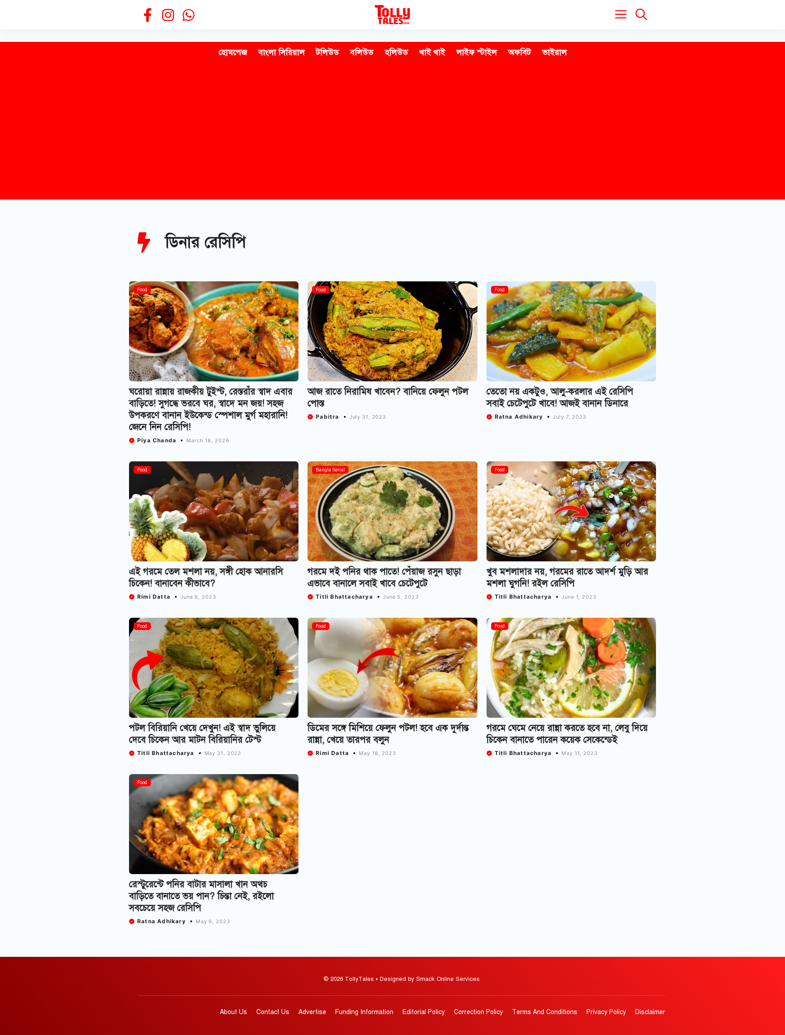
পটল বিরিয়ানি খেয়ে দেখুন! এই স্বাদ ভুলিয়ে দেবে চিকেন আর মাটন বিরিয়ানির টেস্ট (202, 733)
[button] (641, 15)
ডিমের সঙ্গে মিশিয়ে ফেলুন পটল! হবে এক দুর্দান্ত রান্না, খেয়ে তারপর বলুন (388, 733)
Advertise (312, 1012)
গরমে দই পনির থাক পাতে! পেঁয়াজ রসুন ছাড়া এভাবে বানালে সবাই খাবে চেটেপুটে (384, 577)
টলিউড (327, 52)
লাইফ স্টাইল (477, 52)
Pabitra (327, 416)
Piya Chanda (156, 440)
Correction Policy (478, 1012)
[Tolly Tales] (392, 15)
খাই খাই (432, 52)
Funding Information (364, 1012)
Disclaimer (650, 1012)
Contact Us (272, 1012)
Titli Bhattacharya (344, 596)
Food (142, 290)
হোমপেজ (233, 52)
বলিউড (361, 52)
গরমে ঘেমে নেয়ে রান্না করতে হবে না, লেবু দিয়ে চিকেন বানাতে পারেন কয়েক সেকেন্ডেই (567, 733)
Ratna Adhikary (519, 416)
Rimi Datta (153, 596)
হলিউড (396, 52)
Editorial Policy (423, 1012)
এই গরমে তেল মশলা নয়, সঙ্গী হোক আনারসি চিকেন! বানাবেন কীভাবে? (206, 577)
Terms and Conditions (544, 1012)
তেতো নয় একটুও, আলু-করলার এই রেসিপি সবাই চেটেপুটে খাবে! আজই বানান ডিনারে (560, 397)
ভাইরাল (554, 52)
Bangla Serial (330, 470)
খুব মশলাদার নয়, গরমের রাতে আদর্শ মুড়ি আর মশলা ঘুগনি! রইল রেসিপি (567, 577)
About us (233, 1012)
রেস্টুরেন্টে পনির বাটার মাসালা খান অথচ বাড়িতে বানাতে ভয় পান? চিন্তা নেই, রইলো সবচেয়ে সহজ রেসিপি (201, 896)
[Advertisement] (392, 131)
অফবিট (519, 52)
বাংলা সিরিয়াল (281, 52)
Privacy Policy (606, 1012)
